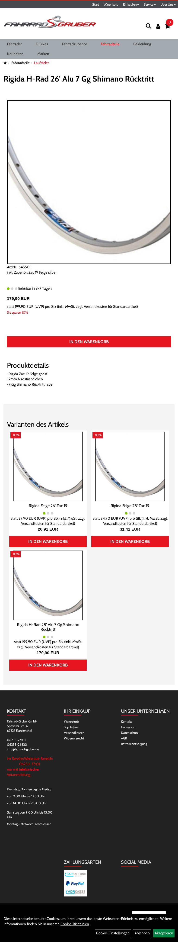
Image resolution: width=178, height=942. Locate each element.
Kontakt (126, 721)
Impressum (128, 727)
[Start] (5, 63)
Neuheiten (15, 54)
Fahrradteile (110, 44)
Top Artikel (71, 727)
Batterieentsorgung (134, 744)
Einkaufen (130, 4)
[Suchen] (148, 25)
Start (95, 4)
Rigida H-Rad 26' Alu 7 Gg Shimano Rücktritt (78, 79)
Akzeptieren (164, 933)
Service (148, 4)
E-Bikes (42, 44)
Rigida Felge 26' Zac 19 (48, 505)
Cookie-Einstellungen (113, 933)
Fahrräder (14, 44)
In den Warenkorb (89, 341)
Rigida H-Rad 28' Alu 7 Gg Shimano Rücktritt (48, 627)
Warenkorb (111, 4)
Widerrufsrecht (74, 738)
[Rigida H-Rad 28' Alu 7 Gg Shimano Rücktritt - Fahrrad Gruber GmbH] (48, 585)
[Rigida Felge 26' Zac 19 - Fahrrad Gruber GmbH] (48, 466)
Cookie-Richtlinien (74, 924)
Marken (43, 54)
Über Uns (166, 4)
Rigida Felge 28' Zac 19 (130, 505)
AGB (124, 738)
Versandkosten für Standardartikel (110, 306)
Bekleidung (142, 44)
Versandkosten (74, 733)
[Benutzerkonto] (158, 26)
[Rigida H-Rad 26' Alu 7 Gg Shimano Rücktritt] (89, 182)
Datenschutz (130, 733)
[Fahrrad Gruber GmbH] (49, 22)
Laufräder (41, 63)
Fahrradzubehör (74, 44)
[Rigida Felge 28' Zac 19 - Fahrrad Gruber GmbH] (130, 466)
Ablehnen (142, 933)
